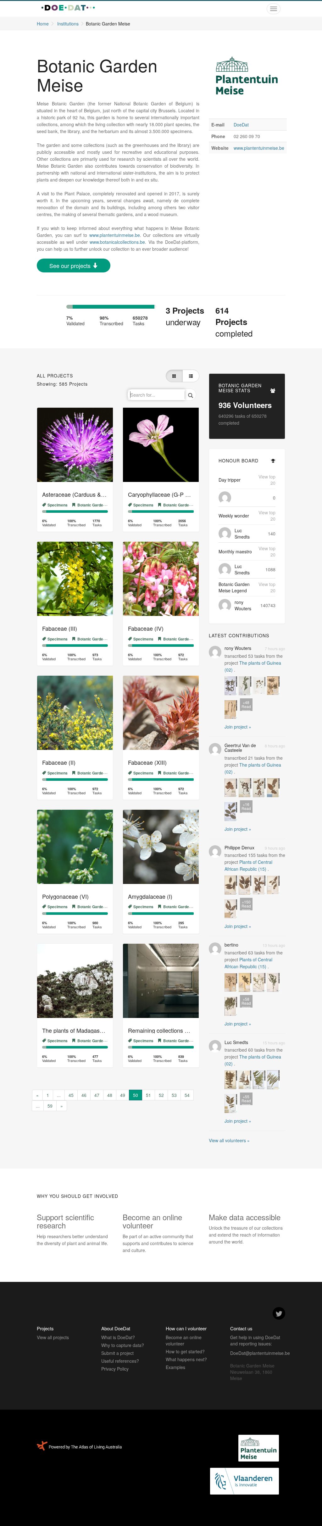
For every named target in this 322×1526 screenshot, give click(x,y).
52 (161, 1095)
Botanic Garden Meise (97, 505)
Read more (246, 705)
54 (187, 1095)
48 (109, 1095)
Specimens (57, 505)
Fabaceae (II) (58, 762)
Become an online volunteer (184, 1340)
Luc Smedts (242, 533)
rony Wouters (243, 605)
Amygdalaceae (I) (150, 896)
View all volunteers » (229, 1140)
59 (50, 1106)
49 (122, 1095)
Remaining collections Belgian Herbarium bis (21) (190, 1030)
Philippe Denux (239, 847)
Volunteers (245, 405)
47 (96, 1095)
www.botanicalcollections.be (117, 242)
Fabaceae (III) (59, 628)
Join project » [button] (238, 727)
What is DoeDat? (118, 1337)
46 (83, 1095)
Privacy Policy (115, 1369)
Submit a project (117, 1353)
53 (174, 1095)
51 (148, 1095)
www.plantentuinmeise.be (259, 148)
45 (71, 1095)
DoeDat (241, 124)
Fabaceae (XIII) (147, 762)
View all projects (53, 1337)
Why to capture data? (122, 1345)
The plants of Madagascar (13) (80, 1030)
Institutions (68, 23)
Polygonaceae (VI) (65, 896)
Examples (175, 1367)
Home (43, 23)
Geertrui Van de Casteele (240, 747)
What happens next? (186, 1359)
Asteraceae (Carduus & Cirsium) (83, 494)
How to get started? (185, 1351)
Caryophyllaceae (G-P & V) (162, 494)
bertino (231, 945)
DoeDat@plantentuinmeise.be (260, 1353)
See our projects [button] (70, 265)
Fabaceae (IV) (146, 628)
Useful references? (120, 1361)
